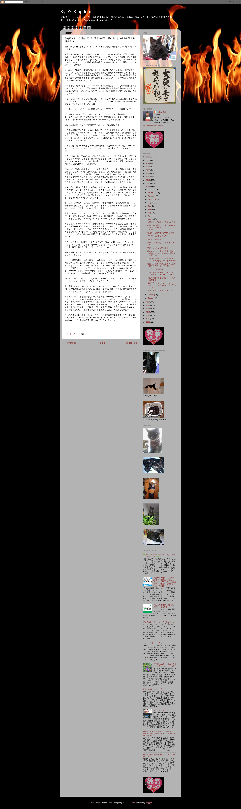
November (152, 193)
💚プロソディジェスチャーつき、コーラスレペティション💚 (159, 556)
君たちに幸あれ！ (154, 239)
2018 (148, 183)
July (150, 206)
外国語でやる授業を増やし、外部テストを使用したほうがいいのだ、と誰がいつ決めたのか (159, 734)
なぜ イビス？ (158, 710)
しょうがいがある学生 (156, 269)
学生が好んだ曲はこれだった (158, 236)
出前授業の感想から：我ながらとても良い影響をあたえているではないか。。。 (161, 227)
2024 (148, 163)
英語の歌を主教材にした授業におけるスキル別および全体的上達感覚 (161, 260)
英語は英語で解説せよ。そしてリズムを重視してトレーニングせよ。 (161, 274)
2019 (148, 180)
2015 (148, 305)
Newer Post (71, 343)
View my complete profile (153, 126)
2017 (148, 187)
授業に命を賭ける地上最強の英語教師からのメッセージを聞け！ (161, 265)
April (150, 216)
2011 (148, 319)
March (150, 219)
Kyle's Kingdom (75, 11)
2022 (148, 170)
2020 (148, 177)
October (151, 196)
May (150, 213)
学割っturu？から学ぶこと (157, 248)
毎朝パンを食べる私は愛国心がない (161, 233)
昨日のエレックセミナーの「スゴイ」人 (159, 622)
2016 (148, 302)
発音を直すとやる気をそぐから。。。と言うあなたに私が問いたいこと (161, 285)
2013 (148, 312)
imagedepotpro (129, 803)
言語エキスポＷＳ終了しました (159, 290)
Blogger (149, 803)
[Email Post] (82, 334)
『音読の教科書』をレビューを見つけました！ (164, 606)
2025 (148, 160)
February (152, 295)
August (151, 203)
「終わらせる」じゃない (152, 643)
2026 (148, 157)
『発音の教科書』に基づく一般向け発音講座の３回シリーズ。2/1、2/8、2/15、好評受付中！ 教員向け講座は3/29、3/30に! (164, 582)
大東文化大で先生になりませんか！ (161, 222)
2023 (148, 167)
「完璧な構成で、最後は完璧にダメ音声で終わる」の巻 (164, 665)
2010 (148, 322)
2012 (148, 315)
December (152, 189)
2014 (148, 309)
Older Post (131, 343)
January (151, 298)
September (152, 199)
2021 (148, 173)
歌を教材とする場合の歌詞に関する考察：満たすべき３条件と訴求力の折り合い (161, 253)
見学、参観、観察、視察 (152, 689)
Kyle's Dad (161, 112)
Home (101, 343)
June (150, 209)
